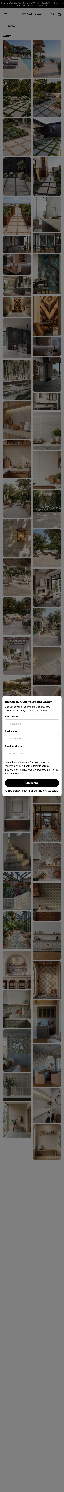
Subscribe (32, 783)
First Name (11, 716)
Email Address (13, 746)
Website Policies (37, 769)
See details (52, 790)
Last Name (11, 731)
